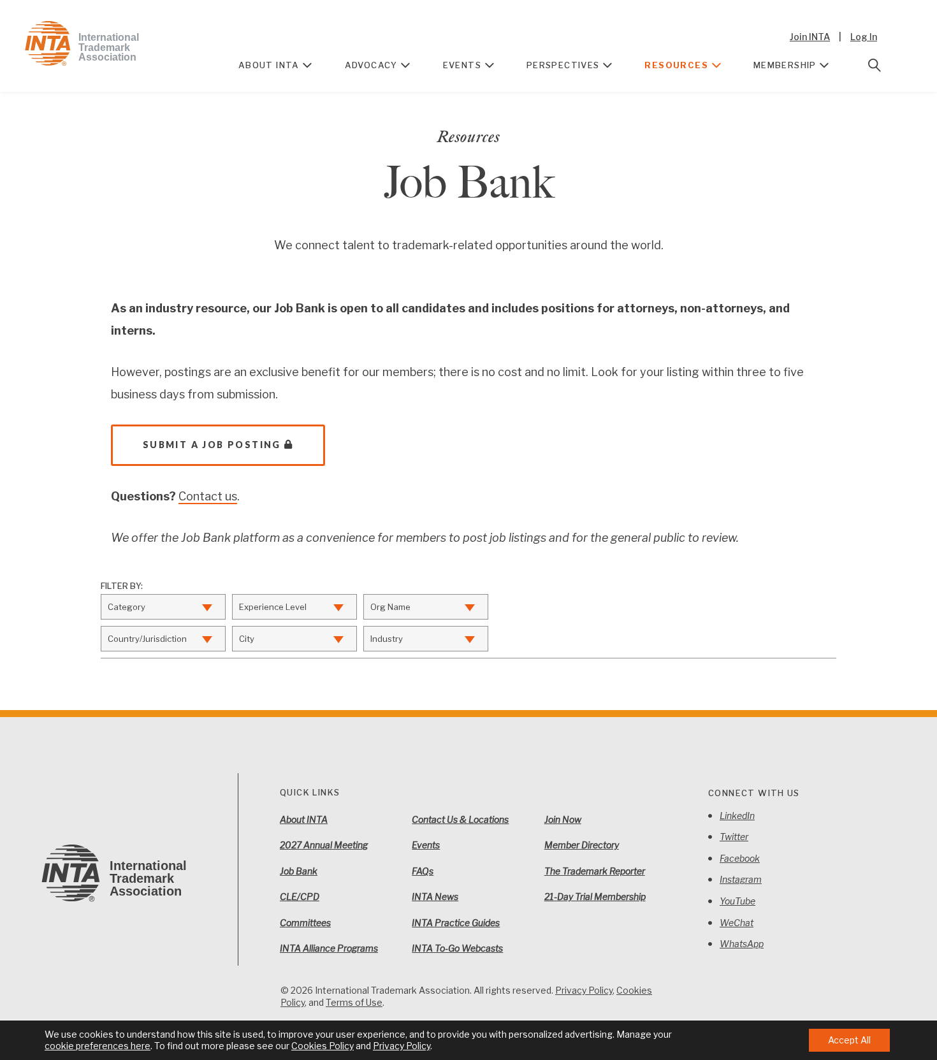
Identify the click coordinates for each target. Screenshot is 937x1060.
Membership (785, 65)
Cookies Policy (322, 1045)
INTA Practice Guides (456, 922)
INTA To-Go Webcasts (457, 948)
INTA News (435, 896)
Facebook (740, 858)
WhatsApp (742, 943)
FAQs (422, 871)
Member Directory (581, 844)
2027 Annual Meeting (324, 844)
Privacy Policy (584, 990)
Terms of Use (354, 1002)
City (246, 639)
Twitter (734, 836)
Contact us (207, 496)
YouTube (737, 901)
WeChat (736, 922)
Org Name (390, 607)
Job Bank (298, 871)
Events (462, 65)
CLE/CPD (299, 896)
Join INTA (810, 36)
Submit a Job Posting (212, 444)
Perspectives (563, 65)
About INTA (269, 65)
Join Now (562, 819)
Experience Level (273, 607)
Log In (863, 36)
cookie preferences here (97, 1045)
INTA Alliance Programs (329, 948)
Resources (676, 65)
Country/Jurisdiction (147, 639)
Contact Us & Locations (460, 819)
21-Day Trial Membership (595, 896)
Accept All (849, 1040)
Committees (305, 922)
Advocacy (371, 65)
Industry (386, 639)
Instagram (741, 879)
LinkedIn (737, 815)
